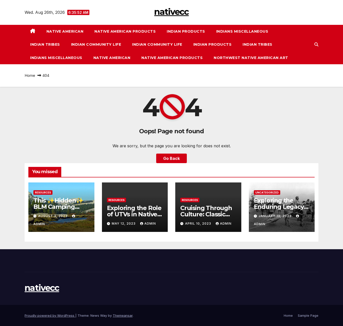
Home (30, 75)
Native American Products (125, 31)
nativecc (171, 12)
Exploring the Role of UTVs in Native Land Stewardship (134, 214)
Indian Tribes (45, 44)
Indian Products (186, 31)
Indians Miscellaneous (242, 31)
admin (150, 223)
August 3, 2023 (53, 216)
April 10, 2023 (198, 223)
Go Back (171, 158)
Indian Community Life (96, 44)
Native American (65, 31)
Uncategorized (267, 192)
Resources (43, 192)
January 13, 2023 (276, 216)
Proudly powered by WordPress (50, 315)
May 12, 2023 (124, 223)
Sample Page (308, 315)
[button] (316, 44)
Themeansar (123, 315)
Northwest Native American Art (251, 57)
